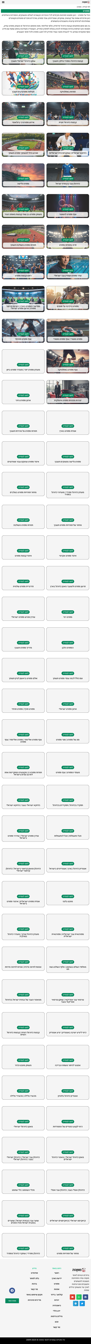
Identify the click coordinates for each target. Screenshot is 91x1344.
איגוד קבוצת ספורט (23, 555)
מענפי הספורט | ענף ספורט (68, 772)
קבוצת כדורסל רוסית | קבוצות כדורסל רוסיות (23, 1033)
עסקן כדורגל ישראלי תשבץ (23, 61)
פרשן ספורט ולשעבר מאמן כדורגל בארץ (68, 586)
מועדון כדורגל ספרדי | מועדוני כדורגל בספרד (67, 493)
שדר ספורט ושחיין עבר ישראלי (68, 275)
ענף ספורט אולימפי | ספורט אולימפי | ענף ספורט (23, 740)
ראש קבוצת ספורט (23, 275)
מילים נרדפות (56, 1316)
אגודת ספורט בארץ (67, 431)
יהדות (56, 1300)
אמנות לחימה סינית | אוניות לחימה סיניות (23, 967)
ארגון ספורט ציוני (23, 400)
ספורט (56, 1283)
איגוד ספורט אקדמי (68, 555)
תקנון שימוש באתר (34, 1294)
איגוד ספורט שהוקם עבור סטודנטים (23, 461)
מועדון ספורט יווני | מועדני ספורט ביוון (23, 369)
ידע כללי (56, 1310)
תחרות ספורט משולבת (23, 525)
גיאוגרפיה (56, 1305)
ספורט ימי (67, 617)
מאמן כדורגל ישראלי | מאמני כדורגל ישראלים (68, 1158)
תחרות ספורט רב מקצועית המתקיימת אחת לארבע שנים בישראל (23, 773)
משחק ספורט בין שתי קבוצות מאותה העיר (23, 214)
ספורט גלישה (23, 183)
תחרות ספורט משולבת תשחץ (23, 245)
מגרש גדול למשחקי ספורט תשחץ (23, 153)
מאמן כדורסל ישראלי (23, 1126)
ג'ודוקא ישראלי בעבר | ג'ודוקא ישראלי (23, 805)
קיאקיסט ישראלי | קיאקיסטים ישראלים (68, 1220)
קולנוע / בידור (57, 1294)
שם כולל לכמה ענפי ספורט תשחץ (68, 678)
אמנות (56, 1289)
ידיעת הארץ (57, 1278)
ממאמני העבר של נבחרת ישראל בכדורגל (23, 999)
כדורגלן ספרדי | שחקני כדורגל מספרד (23, 1253)
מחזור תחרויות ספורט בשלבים (23, 492)
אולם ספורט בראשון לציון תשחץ (23, 678)
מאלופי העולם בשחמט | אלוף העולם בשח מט (67, 968)
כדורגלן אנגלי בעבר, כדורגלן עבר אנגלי (68, 1190)
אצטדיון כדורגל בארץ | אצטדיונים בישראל (67, 868)
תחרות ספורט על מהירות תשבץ (23, 431)
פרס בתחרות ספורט (67, 245)
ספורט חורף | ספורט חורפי (23, 709)
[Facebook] (12, 1291)
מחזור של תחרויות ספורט (68, 1253)
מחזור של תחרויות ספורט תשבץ (68, 525)
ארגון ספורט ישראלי (68, 709)
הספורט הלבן (68, 647)
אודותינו (34, 1272)
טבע (56, 1321)
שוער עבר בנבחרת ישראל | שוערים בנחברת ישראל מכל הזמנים (23, 1221)
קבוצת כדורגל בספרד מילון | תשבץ (68, 61)
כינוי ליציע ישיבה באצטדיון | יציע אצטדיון (67, 1032)
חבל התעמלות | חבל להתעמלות (67, 836)
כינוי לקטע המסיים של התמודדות (68, 1126)
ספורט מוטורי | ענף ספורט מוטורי (67, 339)
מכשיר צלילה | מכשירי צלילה (23, 1096)
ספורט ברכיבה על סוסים (68, 306)
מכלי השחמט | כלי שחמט (23, 1190)
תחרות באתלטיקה (68, 91)
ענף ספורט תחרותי (23, 339)
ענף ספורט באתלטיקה (68, 369)
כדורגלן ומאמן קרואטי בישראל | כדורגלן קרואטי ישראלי (23, 869)
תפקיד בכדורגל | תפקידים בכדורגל (68, 805)
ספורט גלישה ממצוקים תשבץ (68, 461)
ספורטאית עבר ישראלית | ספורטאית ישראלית (68, 935)
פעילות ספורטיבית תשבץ (23, 91)
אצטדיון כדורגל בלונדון (68, 1096)
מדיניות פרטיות (34, 1300)
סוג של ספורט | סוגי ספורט (68, 739)
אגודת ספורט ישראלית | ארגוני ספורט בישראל (23, 902)
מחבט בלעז (68, 901)
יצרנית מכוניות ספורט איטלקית (68, 400)
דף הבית (86, 6)
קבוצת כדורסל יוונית (68, 122)
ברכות (34, 1283)
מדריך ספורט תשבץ (23, 647)
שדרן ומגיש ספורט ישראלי (23, 617)
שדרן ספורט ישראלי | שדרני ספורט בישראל (23, 837)
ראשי (56, 1272)
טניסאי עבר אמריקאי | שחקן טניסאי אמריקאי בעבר (68, 1001)
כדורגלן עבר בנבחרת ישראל (68, 183)
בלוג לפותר (34, 1278)
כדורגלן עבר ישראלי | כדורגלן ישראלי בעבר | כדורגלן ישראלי (23, 1158)
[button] (3, 2)
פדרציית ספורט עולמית (23, 586)
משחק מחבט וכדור (23, 1065)
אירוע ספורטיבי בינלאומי (23, 122)
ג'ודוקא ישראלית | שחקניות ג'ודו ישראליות (67, 153)
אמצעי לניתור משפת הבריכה (68, 1065)
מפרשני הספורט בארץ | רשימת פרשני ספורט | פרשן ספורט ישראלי (23, 307)
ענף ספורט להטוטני (67, 214)
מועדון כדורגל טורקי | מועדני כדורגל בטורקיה (23, 935)
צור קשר (56, 1327)
